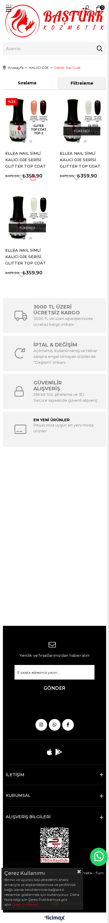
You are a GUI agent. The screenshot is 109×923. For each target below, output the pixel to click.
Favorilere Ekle (22, 178)
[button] (23, 141)
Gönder (55, 688)
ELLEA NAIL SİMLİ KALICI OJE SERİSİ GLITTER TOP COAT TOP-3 (25, 159)
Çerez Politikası (24, 904)
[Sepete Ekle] (33, 178)
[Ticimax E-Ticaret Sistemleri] (54, 918)
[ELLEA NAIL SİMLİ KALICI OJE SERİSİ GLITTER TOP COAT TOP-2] (82, 119)
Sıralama (27, 83)
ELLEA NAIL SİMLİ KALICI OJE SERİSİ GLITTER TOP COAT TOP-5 (25, 256)
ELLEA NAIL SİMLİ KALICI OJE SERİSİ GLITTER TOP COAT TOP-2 (80, 159)
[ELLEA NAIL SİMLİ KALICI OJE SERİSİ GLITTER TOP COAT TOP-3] (27, 119)
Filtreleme (82, 83)
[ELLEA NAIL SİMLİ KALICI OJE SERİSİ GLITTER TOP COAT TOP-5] (27, 216)
